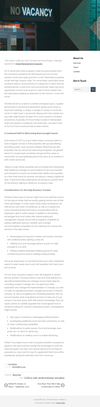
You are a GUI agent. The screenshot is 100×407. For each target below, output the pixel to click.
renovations (59, 378)
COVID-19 (28, 378)
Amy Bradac (12, 364)
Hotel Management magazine (29, 64)
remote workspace (46, 378)
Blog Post (17, 375)
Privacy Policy (60, 403)
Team (75, 67)
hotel (35, 378)
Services (77, 63)
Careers (76, 71)
